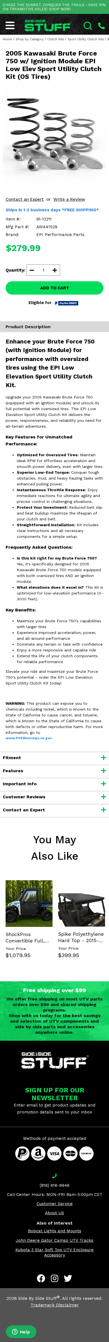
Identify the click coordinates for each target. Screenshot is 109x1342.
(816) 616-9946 (55, 1185)
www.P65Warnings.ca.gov (29, 738)
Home (7, 39)
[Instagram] (54, 1278)
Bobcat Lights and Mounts (54, 1230)
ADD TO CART (54, 287)
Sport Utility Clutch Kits (86, 39)
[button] (108, 1341)
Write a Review (69, 199)
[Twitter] (68, 1278)
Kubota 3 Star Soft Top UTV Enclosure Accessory (54, 1252)
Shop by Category (30, 39)
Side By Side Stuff (39, 1298)
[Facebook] (41, 1278)
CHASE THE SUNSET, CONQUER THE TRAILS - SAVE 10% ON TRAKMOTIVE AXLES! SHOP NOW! (54, 7)
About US (54, 1212)
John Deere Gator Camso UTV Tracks (54, 1240)
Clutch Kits (55, 39)
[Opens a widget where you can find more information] (21, 1332)
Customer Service (55, 1203)
